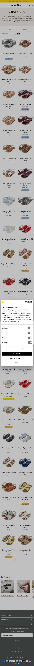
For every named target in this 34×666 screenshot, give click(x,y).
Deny (17, 363)
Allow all (17, 353)
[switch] (30, 333)
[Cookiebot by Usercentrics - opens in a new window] (25, 302)
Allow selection (17, 358)
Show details (25, 349)
